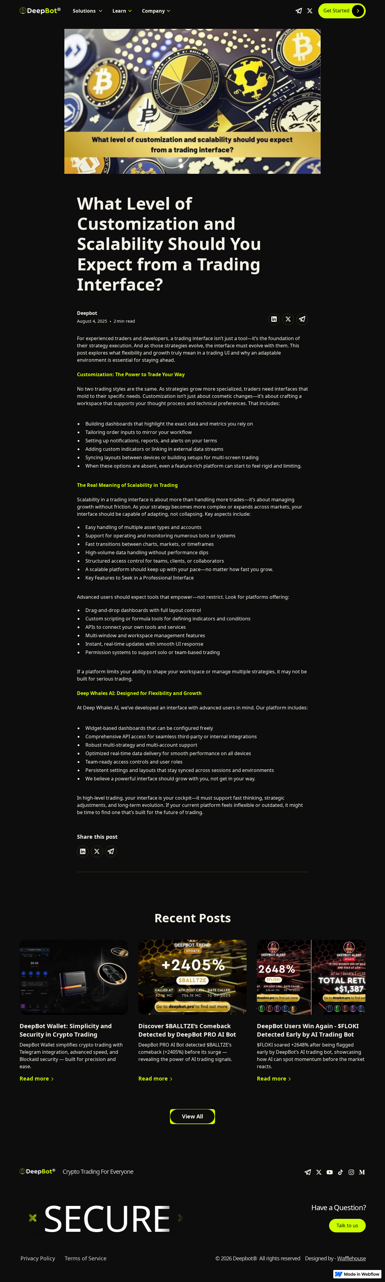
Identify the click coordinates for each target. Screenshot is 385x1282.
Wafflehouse (351, 1258)
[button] (88, 11)
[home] (40, 11)
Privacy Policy (37, 1258)
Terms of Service (85, 1258)
